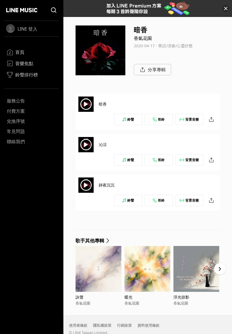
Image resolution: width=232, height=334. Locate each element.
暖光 (128, 297)
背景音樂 (192, 119)
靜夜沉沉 (107, 185)
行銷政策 (124, 325)
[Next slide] (219, 269)
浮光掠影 (181, 297)
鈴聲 (130, 119)
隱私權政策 (102, 325)
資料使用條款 (149, 325)
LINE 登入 (27, 29)
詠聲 (79, 297)
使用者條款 (78, 325)
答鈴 (161, 119)
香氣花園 (143, 38)
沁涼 (103, 144)
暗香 (103, 104)
